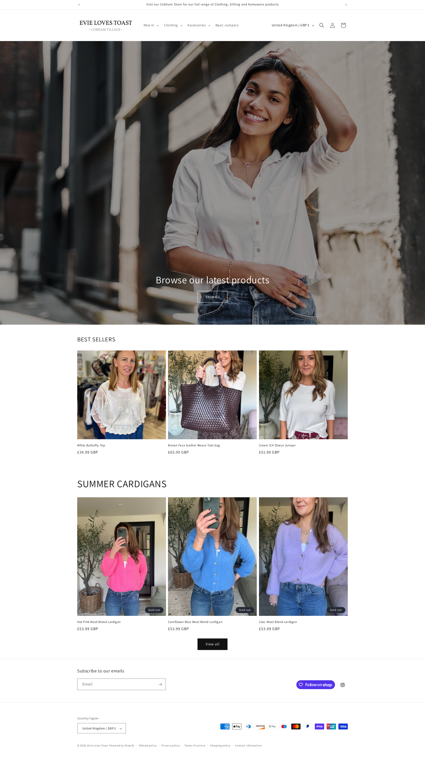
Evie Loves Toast (97, 745)
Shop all (212, 296)
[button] (151, 25)
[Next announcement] (346, 4)
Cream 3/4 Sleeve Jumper (277, 445)
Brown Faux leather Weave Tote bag (194, 445)
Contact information (248, 745)
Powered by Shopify (122, 745)
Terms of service (194, 745)
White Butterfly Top (91, 445)
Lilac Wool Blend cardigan (278, 622)
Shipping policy (220, 745)
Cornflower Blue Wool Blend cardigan (195, 622)
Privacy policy (171, 745)
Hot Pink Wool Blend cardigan (99, 622)
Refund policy (148, 745)
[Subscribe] (160, 684)
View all (213, 644)
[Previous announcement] (79, 4)
